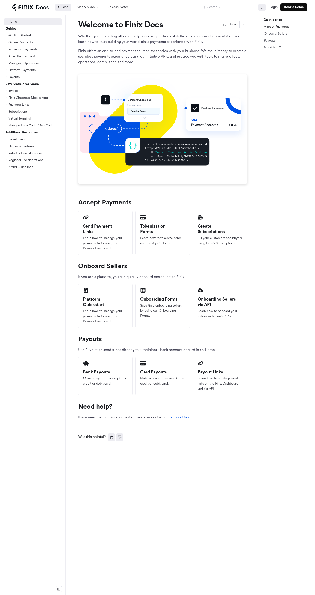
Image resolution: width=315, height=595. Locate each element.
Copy (232, 24)
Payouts (269, 40)
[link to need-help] (76, 407)
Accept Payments (276, 27)
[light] (262, 7)
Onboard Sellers (275, 34)
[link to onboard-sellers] (76, 266)
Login (273, 7)
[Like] (111, 437)
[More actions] (243, 24)
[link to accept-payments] (76, 203)
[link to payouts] (76, 339)
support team (182, 417)
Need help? (272, 47)
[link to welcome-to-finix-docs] (76, 25)
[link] (33, 125)
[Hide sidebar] (59, 589)
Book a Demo (294, 7)
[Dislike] (119, 437)
